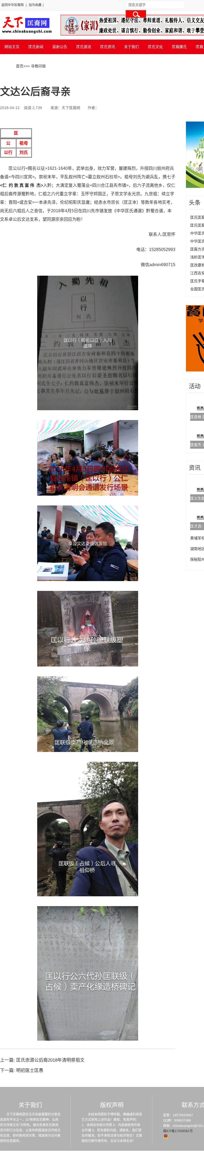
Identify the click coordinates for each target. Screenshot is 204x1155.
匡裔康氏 (179, 47)
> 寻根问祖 (37, 66)
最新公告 (59, 47)
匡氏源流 (83, 47)
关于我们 (131, 47)
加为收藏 (35, 5)
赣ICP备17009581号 (178, 1131)
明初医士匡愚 (29, 1070)
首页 (19, 66)
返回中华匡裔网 (12, 5)
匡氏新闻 (35, 47)
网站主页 (12, 47)
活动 (195, 386)
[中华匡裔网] (26, 34)
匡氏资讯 (107, 47)
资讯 (195, 467)
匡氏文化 (155, 47)
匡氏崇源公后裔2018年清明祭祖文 (50, 1060)
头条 (195, 202)
